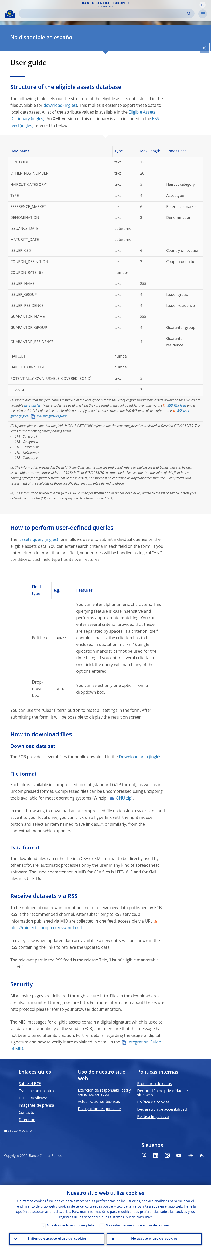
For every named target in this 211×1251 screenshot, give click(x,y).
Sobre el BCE (30, 1084)
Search (188, 13)
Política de (153, 1102)
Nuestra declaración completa (70, 1225)
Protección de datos (154, 1084)
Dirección (27, 1120)
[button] (202, 5)
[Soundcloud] (190, 1155)
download (52, 106)
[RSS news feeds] (202, 1155)
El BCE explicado (33, 1098)
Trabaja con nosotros (37, 1091)
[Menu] (202, 13)
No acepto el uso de (154, 1238)
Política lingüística (153, 1117)
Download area (133, 757)
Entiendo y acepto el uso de (57, 1238)
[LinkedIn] (156, 1155)
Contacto (26, 1113)
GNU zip (123, 798)
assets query (31, 540)
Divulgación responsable (99, 1109)
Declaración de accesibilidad (162, 1109)
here (27, 405)
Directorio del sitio (20, 1130)
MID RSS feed (176, 405)
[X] (144, 1155)
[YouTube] (179, 1155)
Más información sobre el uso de (138, 1225)
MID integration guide (51, 416)
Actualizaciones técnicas (99, 1102)
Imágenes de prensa (36, 1105)
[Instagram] (167, 1155)
